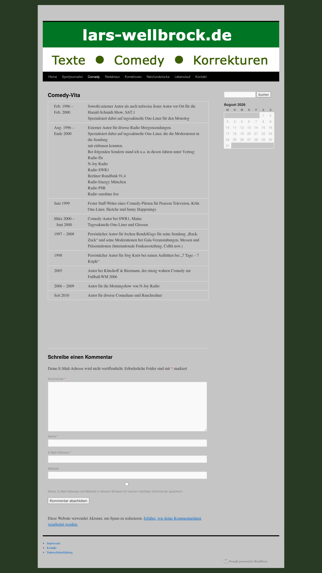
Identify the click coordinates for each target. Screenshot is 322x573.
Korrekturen (133, 76)
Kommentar (57, 378)
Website (53, 468)
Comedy (94, 76)
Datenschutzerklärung (60, 552)
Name (53, 436)
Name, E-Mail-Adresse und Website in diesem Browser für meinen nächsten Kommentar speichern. (115, 491)
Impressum (53, 543)
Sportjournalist (72, 76)
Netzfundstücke (158, 76)
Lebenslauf (182, 76)
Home (52, 76)
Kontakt (201, 76)
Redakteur (112, 76)
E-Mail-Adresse (59, 452)
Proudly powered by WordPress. (248, 561)
